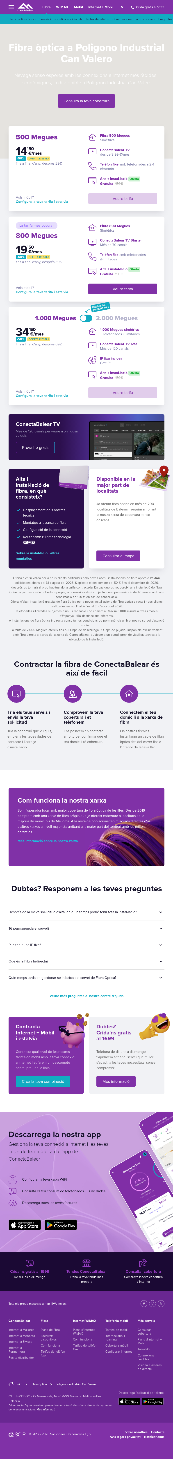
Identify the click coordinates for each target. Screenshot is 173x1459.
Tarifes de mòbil (116, 1330)
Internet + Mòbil (101, 7)
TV (121, 7)
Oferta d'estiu (39, 158)
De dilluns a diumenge (29, 1274)
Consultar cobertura (144, 1332)
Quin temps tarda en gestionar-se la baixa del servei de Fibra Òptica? (62, 978)
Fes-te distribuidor (21, 1358)
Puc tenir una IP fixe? (25, 945)
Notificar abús (154, 1437)
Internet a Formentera (17, 1350)
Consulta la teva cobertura (86, 100)
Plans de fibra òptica (22, 19)
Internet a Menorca (22, 1336)
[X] (161, 1303)
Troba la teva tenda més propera (86, 1276)
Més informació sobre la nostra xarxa (48, 841)
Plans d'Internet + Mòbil (150, 1341)
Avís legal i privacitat (125, 1437)
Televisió (144, 1349)
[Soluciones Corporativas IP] (17, 1434)
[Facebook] (144, 1303)
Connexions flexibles (146, 1357)
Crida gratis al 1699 (149, 7)
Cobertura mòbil (116, 1345)
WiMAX (62, 7)
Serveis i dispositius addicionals (60, 19)
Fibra (46, 7)
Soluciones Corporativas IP (68, 1434)
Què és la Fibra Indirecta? (28, 961)
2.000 (117, 318)
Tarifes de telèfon (97, 19)
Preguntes (165, 19)
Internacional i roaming (115, 1338)
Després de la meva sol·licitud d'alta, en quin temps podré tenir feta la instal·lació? (73, 912)
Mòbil (78, 7)
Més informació (116, 1081)
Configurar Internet (118, 1352)
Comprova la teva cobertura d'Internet (143, 1276)
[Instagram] (152, 1303)
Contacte (157, 1432)
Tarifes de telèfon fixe (53, 1353)
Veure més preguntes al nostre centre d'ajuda (87, 996)
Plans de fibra (50, 1330)
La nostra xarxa (145, 19)
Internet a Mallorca (21, 1330)
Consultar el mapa (118, 555)
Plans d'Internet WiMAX (84, 1332)
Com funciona (122, 19)
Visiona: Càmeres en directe (150, 1367)
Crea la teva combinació (43, 1081)
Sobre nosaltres (136, 1432)
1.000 (55, 318)
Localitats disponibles (49, 1338)
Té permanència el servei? (29, 928)
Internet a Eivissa (20, 1342)
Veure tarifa (123, 198)
